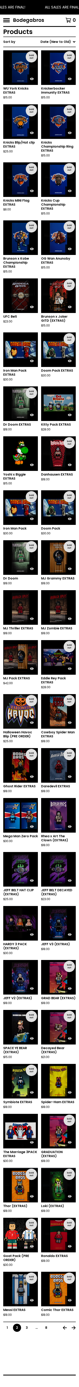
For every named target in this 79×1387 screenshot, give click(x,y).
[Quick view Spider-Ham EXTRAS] (69, 1092)
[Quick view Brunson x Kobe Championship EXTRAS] (31, 248)
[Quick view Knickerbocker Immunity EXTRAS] (69, 78)
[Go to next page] (74, 1328)
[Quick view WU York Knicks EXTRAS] (31, 78)
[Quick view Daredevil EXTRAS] (69, 776)
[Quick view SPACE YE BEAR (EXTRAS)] (31, 1038)
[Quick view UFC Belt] (31, 306)
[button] (39, 7)
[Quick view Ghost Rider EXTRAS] (31, 776)
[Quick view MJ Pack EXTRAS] (31, 668)
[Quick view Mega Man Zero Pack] (31, 826)
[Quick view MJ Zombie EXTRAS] (69, 618)
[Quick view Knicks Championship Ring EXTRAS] (69, 132)
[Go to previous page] (65, 1328)
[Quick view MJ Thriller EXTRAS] (31, 618)
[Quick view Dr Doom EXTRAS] (31, 414)
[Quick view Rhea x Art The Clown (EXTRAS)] (69, 826)
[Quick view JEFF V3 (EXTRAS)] (69, 934)
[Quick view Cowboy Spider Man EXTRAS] (69, 722)
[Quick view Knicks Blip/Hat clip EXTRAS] (31, 132)
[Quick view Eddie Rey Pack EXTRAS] (69, 668)
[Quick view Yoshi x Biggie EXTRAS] (31, 464)
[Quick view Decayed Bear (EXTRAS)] (69, 1038)
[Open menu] (6, 20)
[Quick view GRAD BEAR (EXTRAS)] (69, 988)
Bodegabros (28, 20)
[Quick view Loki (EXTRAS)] (69, 1196)
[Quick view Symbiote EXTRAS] (31, 1092)
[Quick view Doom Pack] (69, 518)
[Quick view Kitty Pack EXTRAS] (69, 414)
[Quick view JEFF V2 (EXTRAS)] (31, 988)
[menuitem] (39, 42)
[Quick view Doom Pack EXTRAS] (69, 360)
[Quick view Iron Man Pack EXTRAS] (31, 360)
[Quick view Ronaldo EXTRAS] (69, 1246)
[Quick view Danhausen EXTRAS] (69, 464)
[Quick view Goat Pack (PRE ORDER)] (31, 1246)
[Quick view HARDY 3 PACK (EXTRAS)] (31, 934)
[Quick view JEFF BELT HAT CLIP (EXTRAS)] (31, 880)
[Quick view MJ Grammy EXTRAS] (69, 568)
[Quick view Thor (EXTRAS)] (31, 1196)
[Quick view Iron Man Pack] (31, 518)
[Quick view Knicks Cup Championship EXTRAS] (69, 190)
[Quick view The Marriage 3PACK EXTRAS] (31, 1142)
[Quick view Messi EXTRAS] (31, 1300)
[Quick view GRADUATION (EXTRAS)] (69, 1142)
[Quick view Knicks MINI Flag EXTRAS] (31, 190)
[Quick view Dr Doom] (31, 568)
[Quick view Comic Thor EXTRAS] (69, 1300)
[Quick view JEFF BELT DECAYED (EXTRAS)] (69, 880)
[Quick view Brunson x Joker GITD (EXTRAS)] (69, 306)
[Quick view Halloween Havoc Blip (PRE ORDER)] (31, 722)
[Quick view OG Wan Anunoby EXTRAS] (69, 248)
